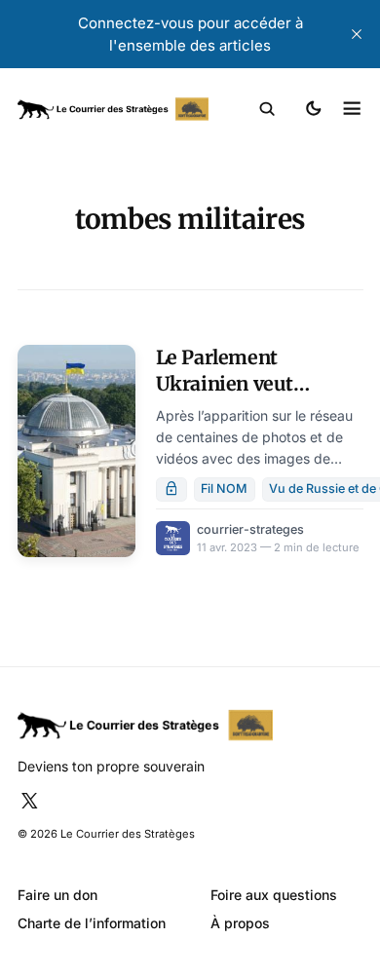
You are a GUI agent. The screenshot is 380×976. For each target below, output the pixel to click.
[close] (356, 34)
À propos (240, 923)
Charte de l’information (92, 923)
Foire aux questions (273, 894)
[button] (267, 109)
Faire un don (57, 894)
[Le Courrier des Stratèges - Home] (113, 110)
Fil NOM (224, 488)
